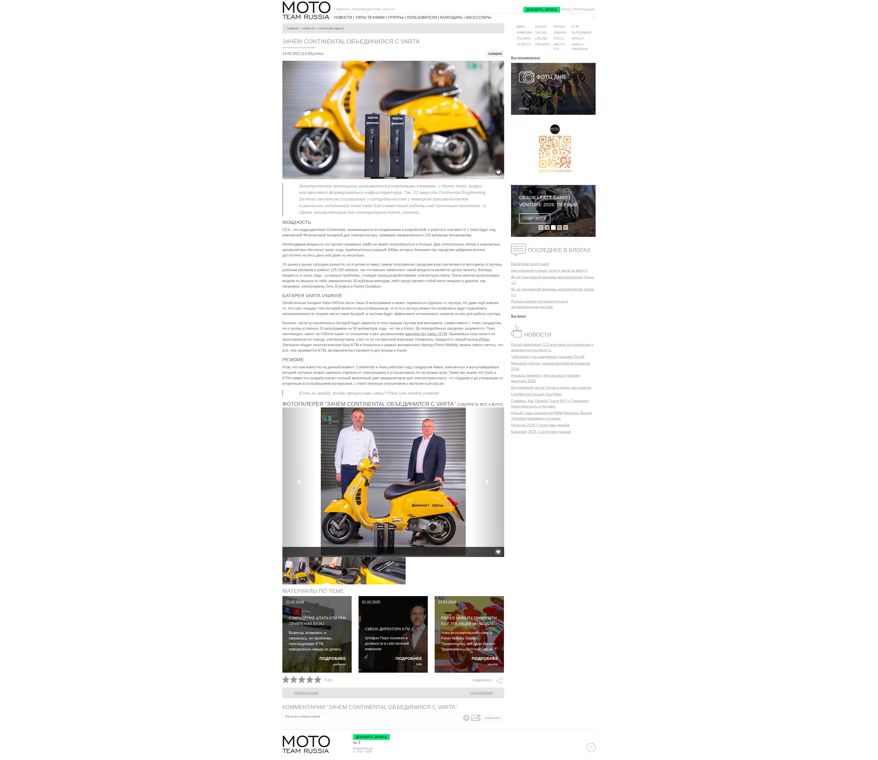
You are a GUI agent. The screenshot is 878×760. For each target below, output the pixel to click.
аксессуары (478, 17)
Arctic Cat (559, 47)
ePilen (484, 339)
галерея (495, 54)
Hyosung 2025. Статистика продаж (540, 425)
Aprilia (578, 38)
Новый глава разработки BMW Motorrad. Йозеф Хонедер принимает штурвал (551, 415)
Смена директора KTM (387, 629)
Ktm (575, 26)
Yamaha (559, 32)
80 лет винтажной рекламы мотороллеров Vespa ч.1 (552, 292)
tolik (419, 664)
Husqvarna (581, 32)
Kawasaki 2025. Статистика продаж (541, 432)
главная (341, 9)
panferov (339, 664)
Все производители (525, 57)
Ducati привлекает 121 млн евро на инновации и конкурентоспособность (552, 347)
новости (343, 17)
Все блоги (518, 316)
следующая (481, 692)
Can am (541, 38)
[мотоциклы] (306, 10)
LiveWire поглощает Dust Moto (536, 394)
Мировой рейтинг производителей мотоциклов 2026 (550, 366)
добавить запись (541, 9)
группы (396, 17)
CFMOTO (524, 44)
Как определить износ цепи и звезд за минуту (549, 271)
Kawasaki (525, 32)
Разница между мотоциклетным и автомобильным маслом (539, 304)
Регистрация (583, 9)
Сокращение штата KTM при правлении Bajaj (317, 621)
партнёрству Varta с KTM (426, 334)
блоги (388, 9)
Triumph (542, 44)
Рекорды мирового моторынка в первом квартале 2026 (545, 378)
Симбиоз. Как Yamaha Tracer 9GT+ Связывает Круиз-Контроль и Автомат (550, 403)
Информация (363, 748)
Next (507, 570)
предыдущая (306, 692)
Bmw (521, 26)
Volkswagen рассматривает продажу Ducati (547, 357)
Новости (308, 28)
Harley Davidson (580, 47)
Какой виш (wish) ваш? (530, 264)
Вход (565, 9)
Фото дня (550, 77)
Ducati (541, 26)
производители (366, 9)
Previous (279, 570)
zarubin (492, 664)
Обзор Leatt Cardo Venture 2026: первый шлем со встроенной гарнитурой (548, 201)
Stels (558, 38)
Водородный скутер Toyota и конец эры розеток (551, 388)
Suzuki (541, 32)
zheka (524, 108)
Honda (559, 26)
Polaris (523, 38)
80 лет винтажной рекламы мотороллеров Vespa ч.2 (552, 280)
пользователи (422, 17)
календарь (451, 17)
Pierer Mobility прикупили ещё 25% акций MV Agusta (469, 621)
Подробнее (332, 658)
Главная (293, 28)
